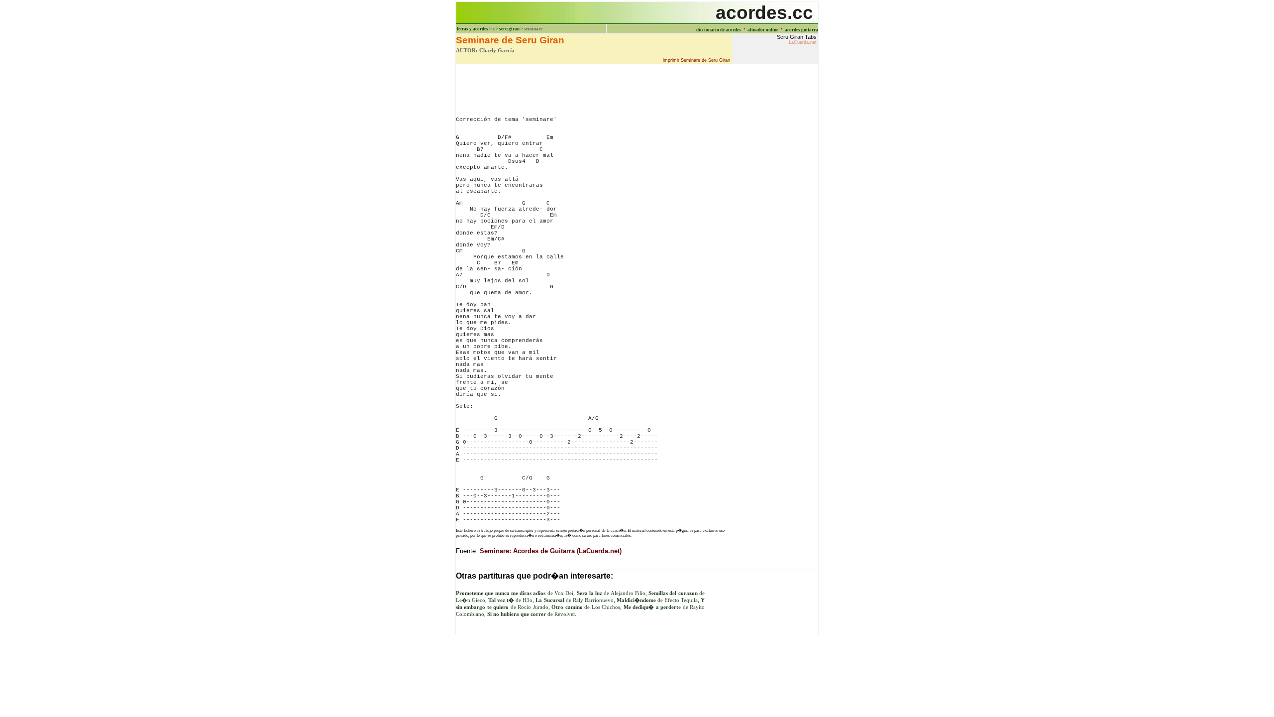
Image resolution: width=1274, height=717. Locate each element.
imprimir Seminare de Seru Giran (696, 60)
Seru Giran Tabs (797, 39)
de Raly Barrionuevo (574, 600)
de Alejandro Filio (611, 593)
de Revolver (531, 614)
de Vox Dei (514, 593)
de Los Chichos (585, 607)
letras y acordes (472, 28)
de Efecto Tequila (657, 600)
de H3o (510, 600)
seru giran (509, 28)
